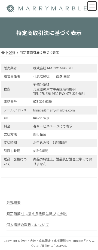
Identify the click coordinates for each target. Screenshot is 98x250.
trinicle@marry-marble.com (54, 110)
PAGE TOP (90, 237)
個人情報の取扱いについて (28, 224)
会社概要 (14, 202)
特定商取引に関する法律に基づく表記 (37, 213)
